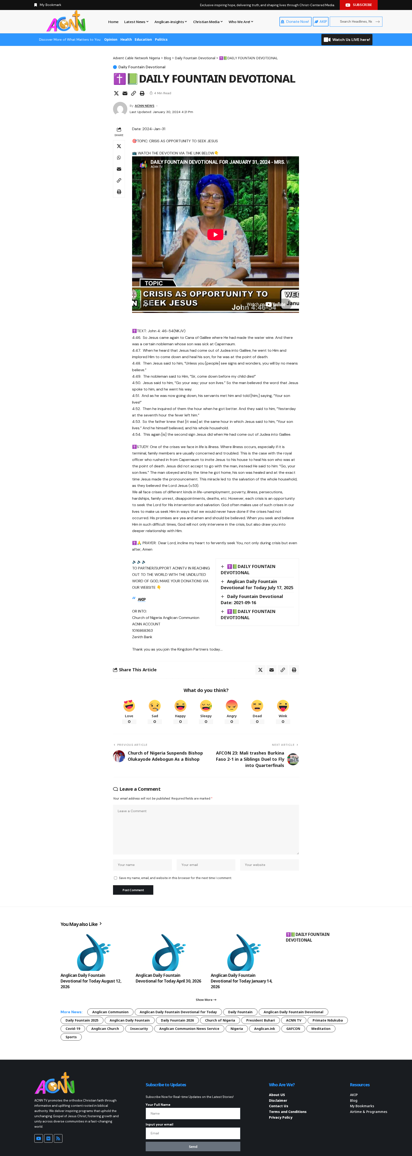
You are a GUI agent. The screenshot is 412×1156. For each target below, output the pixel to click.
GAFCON (293, 1028)
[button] (133, 93)
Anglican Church (105, 1028)
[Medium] (48, 1138)
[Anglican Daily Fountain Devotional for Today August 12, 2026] (93, 951)
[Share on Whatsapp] (119, 157)
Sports (71, 1037)
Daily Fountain (240, 1012)
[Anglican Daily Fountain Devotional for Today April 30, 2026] (168, 951)
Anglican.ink (264, 1028)
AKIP (141, 599)
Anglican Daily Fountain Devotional (293, 1012)
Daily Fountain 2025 (82, 1020)
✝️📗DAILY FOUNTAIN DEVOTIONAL (308, 937)
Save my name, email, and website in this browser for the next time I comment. (175, 878)
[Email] (125, 93)
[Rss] (58, 1138)
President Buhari (260, 1020)
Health (126, 39)
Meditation (320, 1028)
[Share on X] (116, 93)
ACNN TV (293, 1020)
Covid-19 (73, 1028)
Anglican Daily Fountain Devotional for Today (178, 1012)
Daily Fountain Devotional (141, 67)
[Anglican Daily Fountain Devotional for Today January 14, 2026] (243, 951)
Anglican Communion (110, 1012)
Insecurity (139, 1028)
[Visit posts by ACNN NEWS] (120, 109)
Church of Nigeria (220, 1020)
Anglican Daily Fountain (130, 1020)
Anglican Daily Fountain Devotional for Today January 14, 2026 (241, 981)
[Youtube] (38, 1138)
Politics (161, 39)
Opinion (110, 39)
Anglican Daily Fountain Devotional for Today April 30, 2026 (168, 978)
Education (143, 39)
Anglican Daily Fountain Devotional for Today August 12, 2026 (91, 981)
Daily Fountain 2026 (177, 1020)
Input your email (159, 1124)
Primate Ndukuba (328, 1020)
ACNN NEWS (144, 106)
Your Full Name (158, 1104)
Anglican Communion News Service (189, 1028)
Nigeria (237, 1028)
